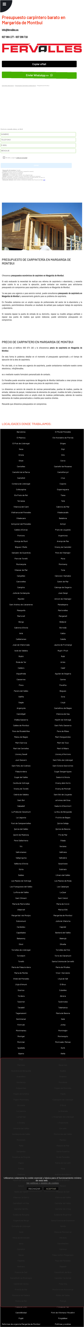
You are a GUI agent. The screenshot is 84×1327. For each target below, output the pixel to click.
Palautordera (21, 771)
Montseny (63, 564)
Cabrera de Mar (62, 506)
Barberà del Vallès (63, 932)
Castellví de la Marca (21, 472)
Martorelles (63, 610)
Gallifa (21, 696)
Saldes (21, 875)
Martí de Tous (63, 742)
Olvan (21, 460)
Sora (63, 696)
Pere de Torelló (21, 558)
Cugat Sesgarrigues (63, 771)
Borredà (62, 627)
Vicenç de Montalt (63, 788)
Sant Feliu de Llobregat (63, 760)
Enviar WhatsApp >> (37, 75)
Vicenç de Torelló (21, 788)
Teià (63, 501)
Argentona (62, 535)
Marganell (63, 616)
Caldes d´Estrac (21, 529)
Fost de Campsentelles (21, 823)
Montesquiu (63, 1036)
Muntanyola (21, 564)
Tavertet (21, 1001)
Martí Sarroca (21, 742)
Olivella (63, 944)
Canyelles (21, 576)
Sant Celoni (63, 898)
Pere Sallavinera (21, 840)
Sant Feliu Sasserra (62, 725)
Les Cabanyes (63, 886)
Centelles (21, 466)
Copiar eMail (39, 64)
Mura (63, 558)
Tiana (63, 495)
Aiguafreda (21, 673)
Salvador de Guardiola (21, 552)
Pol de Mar (62, 835)
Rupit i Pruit (63, 650)
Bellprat (63, 622)
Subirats (63, 869)
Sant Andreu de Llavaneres (21, 604)
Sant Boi (21, 800)
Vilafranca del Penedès (21, 512)
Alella (63, 1053)
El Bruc (63, 984)
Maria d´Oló (63, 909)
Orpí (63, 449)
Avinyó (63, 524)
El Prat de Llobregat (21, 443)
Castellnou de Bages (63, 708)
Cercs (62, 460)
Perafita (62, 685)
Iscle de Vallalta (21, 650)
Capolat (63, 927)
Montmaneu (21, 1030)
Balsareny (21, 938)
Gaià (63, 1019)
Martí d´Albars (63, 748)
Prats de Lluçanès (63, 529)
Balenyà (63, 938)
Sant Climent (21, 898)
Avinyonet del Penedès (21, 524)
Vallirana (63, 852)
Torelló (21, 961)
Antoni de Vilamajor (62, 599)
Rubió (21, 656)
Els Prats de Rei (21, 495)
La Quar (63, 892)
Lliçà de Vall (63, 978)
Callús (63, 633)
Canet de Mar (63, 581)
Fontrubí (21, 1024)
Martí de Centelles (21, 748)
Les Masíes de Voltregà (21, 881)
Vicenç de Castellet (63, 547)
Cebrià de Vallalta (21, 794)
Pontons (21, 535)
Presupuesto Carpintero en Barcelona (25, 85)
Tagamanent (21, 1013)
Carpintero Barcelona (8, 85)
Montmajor (63, 1030)
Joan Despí (63, 593)
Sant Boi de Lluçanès (63, 794)
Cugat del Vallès (21, 777)
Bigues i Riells (21, 547)
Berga (21, 622)
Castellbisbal (21, 1312)
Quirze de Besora (63, 829)
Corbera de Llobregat (21, 483)
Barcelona (21, 432)
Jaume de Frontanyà (63, 645)
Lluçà (63, 702)
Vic (21, 846)
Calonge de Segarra (62, 587)
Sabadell (21, 806)
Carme (63, 679)
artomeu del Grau (62, 800)
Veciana (63, 846)
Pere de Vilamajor (63, 552)
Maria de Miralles (63, 967)
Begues (63, 691)
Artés (62, 662)
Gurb (63, 1048)
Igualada (21, 1048)
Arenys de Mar (63, 541)
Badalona (63, 518)
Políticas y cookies (63, 1324)
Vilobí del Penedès (21, 978)
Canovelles (21, 581)
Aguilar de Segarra (63, 673)
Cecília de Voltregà (21, 783)
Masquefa (21, 610)
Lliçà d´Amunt (21, 984)
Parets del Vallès (21, 691)
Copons (63, 483)
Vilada (63, 840)
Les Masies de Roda (62, 881)
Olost (21, 944)
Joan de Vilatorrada (21, 645)
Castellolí (21, 478)
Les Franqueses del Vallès (21, 886)
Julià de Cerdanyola (21, 593)
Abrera (63, 996)
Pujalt (21, 1318)
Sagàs (21, 702)
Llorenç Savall (21, 754)
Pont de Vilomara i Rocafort (63, 1312)
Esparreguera (63, 489)
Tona (63, 570)
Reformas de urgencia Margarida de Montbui (21, 1324)
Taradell (21, 1007)
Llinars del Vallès (63, 875)
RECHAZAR (34, 1189)
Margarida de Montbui (62, 915)
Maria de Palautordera (21, 967)
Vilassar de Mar (21, 570)
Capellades (21, 932)
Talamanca (62, 1007)
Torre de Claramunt (63, 955)
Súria (21, 869)
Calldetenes (21, 639)
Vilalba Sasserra (21, 719)
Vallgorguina (21, 858)
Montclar (21, 1042)
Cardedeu (21, 927)
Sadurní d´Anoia (63, 777)
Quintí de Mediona (21, 835)
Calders (21, 668)
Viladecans (21, 518)
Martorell (21, 616)
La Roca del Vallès (21, 892)
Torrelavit (21, 955)
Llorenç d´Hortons (63, 754)
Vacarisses (63, 863)
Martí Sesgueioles (63, 737)
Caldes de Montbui (21, 725)
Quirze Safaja (62, 823)
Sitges (63, 443)
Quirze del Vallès (21, 829)
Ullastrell (21, 909)
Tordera (21, 996)
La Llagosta (21, 817)
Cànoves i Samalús (63, 576)
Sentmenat (21, 1019)
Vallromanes (21, 852)
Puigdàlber (63, 1318)
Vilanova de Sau (63, 714)
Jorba (62, 1024)
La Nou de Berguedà (63, 812)
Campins (21, 587)
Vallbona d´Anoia (21, 863)
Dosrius (21, 990)
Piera (21, 685)
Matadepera (63, 604)
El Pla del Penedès (63, 432)
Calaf (63, 668)
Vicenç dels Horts (63, 783)
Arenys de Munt (21, 541)
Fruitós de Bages (63, 817)
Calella (63, 639)
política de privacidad (21, 158)
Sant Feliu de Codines (21, 765)
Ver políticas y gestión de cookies (42, 1183)
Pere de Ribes (63, 731)
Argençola (21, 708)
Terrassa (21, 501)
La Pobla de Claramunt (21, 812)
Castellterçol (62, 472)
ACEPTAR (51, 1189)
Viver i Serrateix (63, 973)
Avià (21, 633)
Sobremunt (21, 921)
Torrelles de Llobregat (21, 950)
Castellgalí (21, 714)
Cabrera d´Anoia (21, 627)
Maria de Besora (63, 1013)
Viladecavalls (62, 512)
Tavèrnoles (63, 1001)
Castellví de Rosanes (63, 466)
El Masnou (21, 437)
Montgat (21, 1036)
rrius (63, 478)
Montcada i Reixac (63, 1042)
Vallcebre (63, 858)
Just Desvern (21, 760)
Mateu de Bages (21, 737)
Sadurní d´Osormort (62, 806)
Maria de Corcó (62, 904)
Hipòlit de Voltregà (63, 719)
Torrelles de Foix (63, 950)
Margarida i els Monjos (21, 915)
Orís (63, 455)
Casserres (21, 679)
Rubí (63, 656)
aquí (44, 179)
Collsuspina (21, 489)
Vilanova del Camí (21, 506)
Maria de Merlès (21, 973)
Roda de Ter (21, 662)
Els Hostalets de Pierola (63, 437)
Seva (21, 449)
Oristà (21, 455)
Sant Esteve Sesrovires (63, 765)
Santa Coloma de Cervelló (63, 961)
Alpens (21, 1053)
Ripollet (21, 599)
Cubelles (63, 990)
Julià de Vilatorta (63, 921)
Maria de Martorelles (21, 904)
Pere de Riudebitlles (21, 731)
